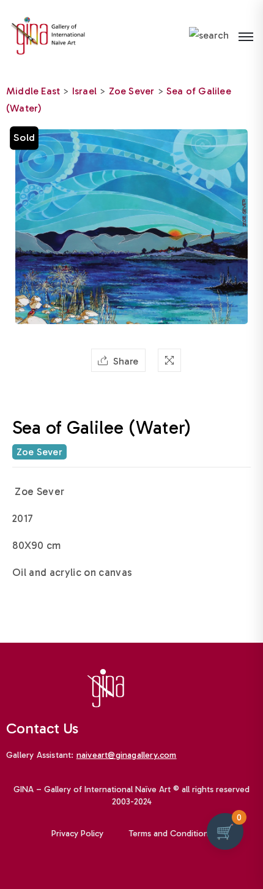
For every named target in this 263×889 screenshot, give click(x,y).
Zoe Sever (132, 91)
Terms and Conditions (170, 833)
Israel (84, 91)
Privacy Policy (77, 833)
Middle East (33, 91)
